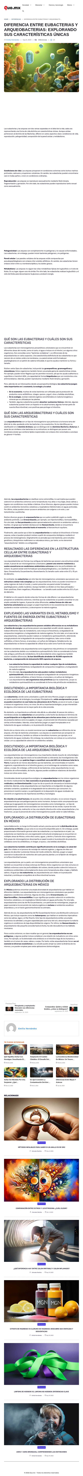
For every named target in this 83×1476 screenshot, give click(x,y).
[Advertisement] (41, 111)
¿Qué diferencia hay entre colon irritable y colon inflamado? (42, 1269)
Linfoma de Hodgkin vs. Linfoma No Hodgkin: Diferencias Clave (41, 1392)
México (69, 5)
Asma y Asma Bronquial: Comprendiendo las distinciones (41, 1452)
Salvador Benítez (37, 1151)
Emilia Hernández (12, 40)
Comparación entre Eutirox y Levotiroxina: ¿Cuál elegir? (41, 1208)
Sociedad (25, 5)
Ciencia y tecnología (56, 5)
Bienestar (38, 5)
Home (6, 19)
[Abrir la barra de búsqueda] (23, 11)
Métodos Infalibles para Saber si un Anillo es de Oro (41, 1147)
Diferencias (16, 19)
